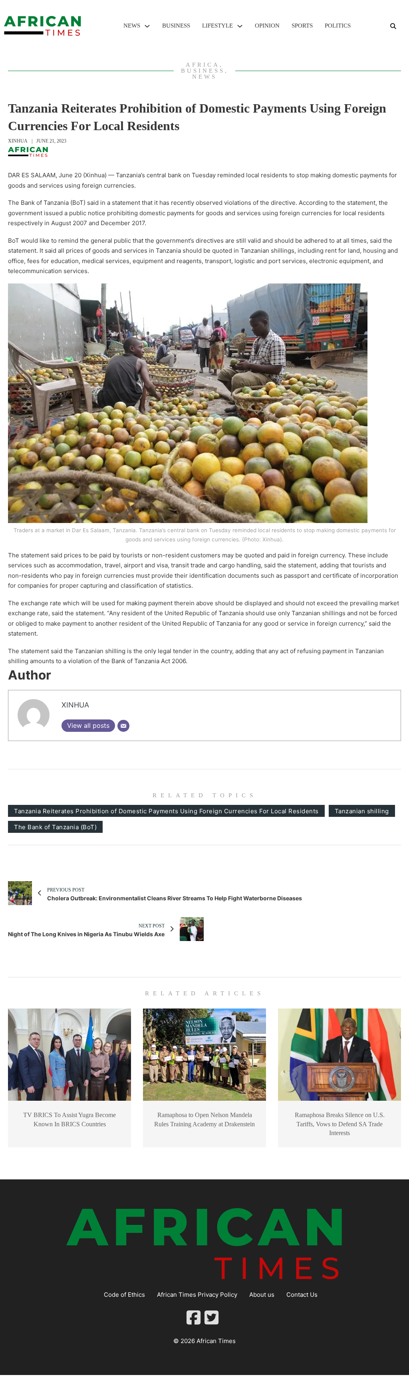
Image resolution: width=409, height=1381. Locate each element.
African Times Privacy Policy (197, 1294)
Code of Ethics (124, 1294)
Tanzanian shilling (362, 811)
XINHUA (18, 141)
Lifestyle (217, 25)
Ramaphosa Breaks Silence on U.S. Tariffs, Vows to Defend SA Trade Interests (340, 1124)
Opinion (267, 25)
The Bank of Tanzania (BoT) (55, 827)
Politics (338, 25)
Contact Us (302, 1294)
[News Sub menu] (147, 26)
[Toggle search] (393, 26)
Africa (203, 64)
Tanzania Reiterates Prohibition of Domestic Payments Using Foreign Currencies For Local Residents (166, 811)
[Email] (123, 726)
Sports (302, 25)
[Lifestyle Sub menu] (240, 26)
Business (176, 25)
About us (261, 1294)
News (131, 25)
